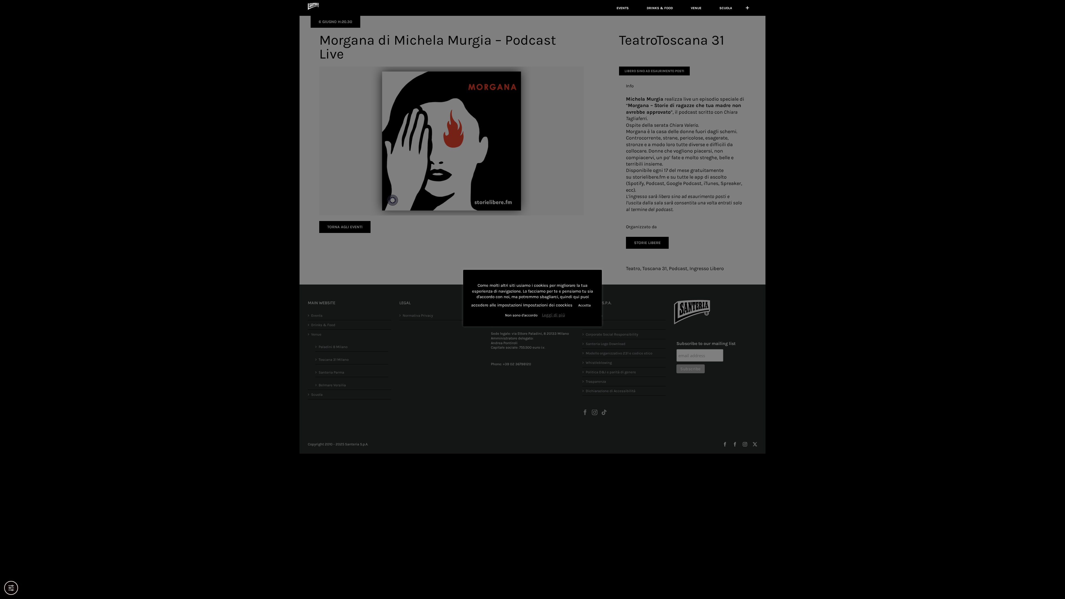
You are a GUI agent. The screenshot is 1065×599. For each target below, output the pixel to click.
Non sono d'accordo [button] (521, 315)
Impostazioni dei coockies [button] (547, 305)
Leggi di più (553, 315)
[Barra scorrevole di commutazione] (747, 8)
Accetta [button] (584, 305)
